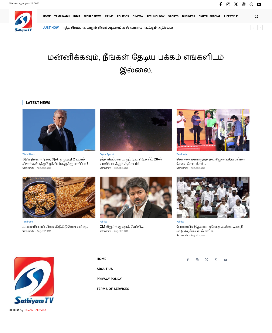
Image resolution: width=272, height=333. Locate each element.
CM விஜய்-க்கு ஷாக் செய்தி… (122, 226)
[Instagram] (228, 5)
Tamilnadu (182, 154)
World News (28, 154)
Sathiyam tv (28, 168)
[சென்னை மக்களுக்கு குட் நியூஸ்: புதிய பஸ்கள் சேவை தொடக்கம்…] (213, 130)
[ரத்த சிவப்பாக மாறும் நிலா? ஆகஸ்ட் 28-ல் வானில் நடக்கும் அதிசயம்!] (136, 130)
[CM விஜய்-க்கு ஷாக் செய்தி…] (136, 197)
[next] (260, 27)
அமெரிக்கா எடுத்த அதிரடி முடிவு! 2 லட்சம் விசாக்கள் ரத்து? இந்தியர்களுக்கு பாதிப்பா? (55, 161)
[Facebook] (220, 5)
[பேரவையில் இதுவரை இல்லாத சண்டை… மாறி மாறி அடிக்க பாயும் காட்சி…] (213, 197)
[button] (256, 16)
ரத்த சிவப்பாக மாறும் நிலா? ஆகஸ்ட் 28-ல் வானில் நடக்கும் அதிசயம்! (131, 161)
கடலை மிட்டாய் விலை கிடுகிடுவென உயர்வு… (55, 226)
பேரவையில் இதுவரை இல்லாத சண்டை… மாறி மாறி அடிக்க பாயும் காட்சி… (210, 228)
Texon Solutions (35, 310)
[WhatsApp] (251, 5)
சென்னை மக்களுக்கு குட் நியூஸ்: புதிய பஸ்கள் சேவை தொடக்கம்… (119, 28)
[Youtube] (259, 5)
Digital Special (107, 154)
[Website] (243, 5)
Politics (103, 222)
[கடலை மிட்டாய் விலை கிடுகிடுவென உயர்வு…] (59, 197)
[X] (236, 5)
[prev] (253, 27)
